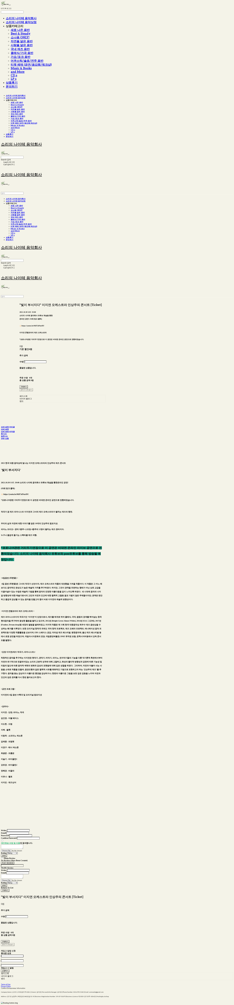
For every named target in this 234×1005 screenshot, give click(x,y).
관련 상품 (5, 439)
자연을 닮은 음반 (22, 41)
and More (17, 72)
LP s (13, 79)
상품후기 (12, 82)
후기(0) (4, 434)
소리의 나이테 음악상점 (21, 22)
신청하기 (5, 971)
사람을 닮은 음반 (22, 45)
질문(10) (4, 436)
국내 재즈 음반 (20, 49)
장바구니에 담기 (7, 944)
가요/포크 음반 (20, 57)
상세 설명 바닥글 (8, 432)
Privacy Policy (6, 986)
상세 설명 (5, 429)
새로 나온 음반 (20, 30)
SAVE (4, 856)
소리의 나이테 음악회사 (21, 18)
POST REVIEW (7, 863)
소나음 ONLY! (20, 37)
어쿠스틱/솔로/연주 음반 (27, 61)
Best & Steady (20, 33)
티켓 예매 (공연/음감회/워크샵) (31, 64)
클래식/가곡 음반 (22, 53)
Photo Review (9, 858)
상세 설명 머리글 (8, 427)
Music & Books (21, 68)
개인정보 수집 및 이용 (10, 843)
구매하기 (5, 890)
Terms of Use (5, 984)
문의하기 (12, 86)
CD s (14, 75)
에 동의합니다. (17, 843)
